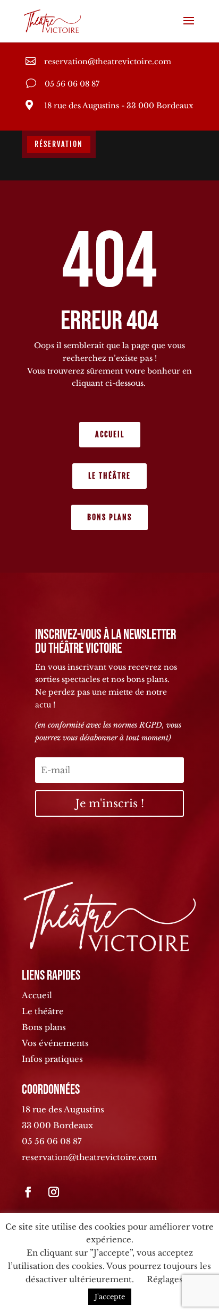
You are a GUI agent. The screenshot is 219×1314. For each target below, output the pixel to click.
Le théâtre (109, 475)
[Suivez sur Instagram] (53, 1192)
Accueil (109, 434)
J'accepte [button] (110, 1296)
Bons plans (109, 517)
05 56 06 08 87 (52, 1141)
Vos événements (55, 1043)
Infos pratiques (52, 1059)
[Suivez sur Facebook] (28, 1192)
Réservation (59, 144)
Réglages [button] (165, 1279)
